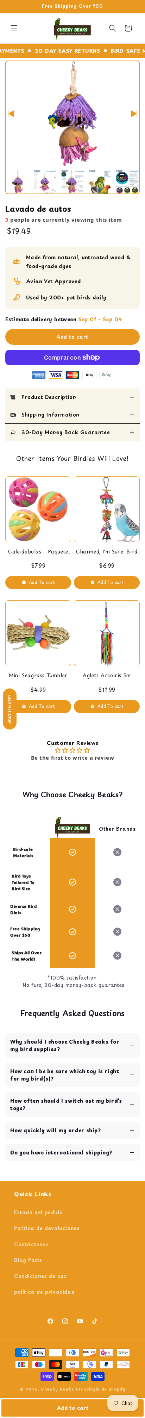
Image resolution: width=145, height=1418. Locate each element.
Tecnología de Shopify (100, 1389)
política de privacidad (44, 1292)
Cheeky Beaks (57, 1389)
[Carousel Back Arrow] (11, 113)
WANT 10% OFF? (10, 709)
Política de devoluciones (47, 1228)
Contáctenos (31, 1244)
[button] (14, 28)
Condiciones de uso (40, 1276)
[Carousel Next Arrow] (134, 113)
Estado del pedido (38, 1212)
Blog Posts (28, 1260)
